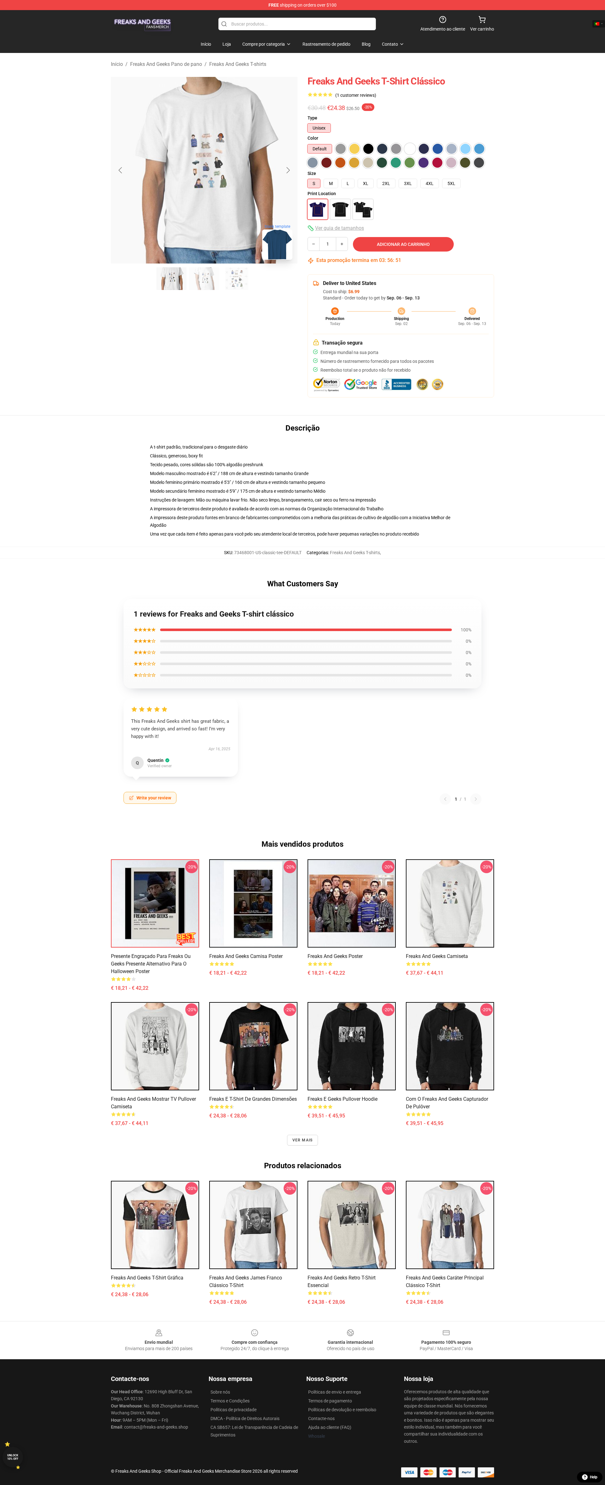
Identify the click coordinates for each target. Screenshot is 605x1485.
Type (312, 117)
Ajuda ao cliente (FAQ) (329, 1427)
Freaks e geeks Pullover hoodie (342, 1099)
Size (312, 173)
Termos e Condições (230, 1400)
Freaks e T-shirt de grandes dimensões (253, 1099)
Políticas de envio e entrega (334, 1392)
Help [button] (593, 1477)
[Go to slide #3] (237, 278)
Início (117, 64)
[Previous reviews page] (445, 799)
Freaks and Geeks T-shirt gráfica (147, 1278)
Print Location (322, 193)
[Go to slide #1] (171, 278)
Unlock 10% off (12, 1457)
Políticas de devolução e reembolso (342, 1409)
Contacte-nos (321, 1418)
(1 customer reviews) (355, 95)
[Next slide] (287, 170)
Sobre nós (220, 1392)
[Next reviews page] (475, 799)
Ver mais (302, 1140)
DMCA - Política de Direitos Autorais (244, 1418)
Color (313, 138)
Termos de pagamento (330, 1400)
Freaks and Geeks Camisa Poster (246, 956)
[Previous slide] (120, 170)
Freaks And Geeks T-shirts (237, 64)
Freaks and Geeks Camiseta (437, 956)
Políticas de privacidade (233, 1409)
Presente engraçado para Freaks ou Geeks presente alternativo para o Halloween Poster (151, 963)
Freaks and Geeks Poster (335, 956)
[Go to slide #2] (204, 278)
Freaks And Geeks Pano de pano (166, 64)
